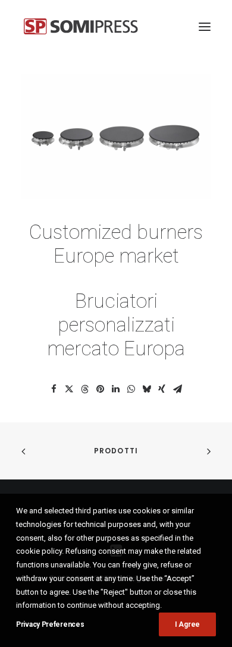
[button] (204, 26)
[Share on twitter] (69, 389)
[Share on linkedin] (115, 389)
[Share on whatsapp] (131, 389)
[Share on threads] (84, 389)
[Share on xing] (162, 389)
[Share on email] (177, 389)
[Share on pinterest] (100, 389)
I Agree (187, 624)
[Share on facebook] (53, 389)
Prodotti (116, 451)
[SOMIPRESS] (80, 26)
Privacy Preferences (50, 624)
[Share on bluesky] (146, 389)
